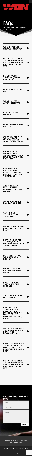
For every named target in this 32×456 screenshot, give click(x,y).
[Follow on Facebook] (14, 453)
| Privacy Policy (22, 440)
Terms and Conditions (11, 440)
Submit (24, 425)
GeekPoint (25, 449)
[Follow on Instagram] (17, 453)
